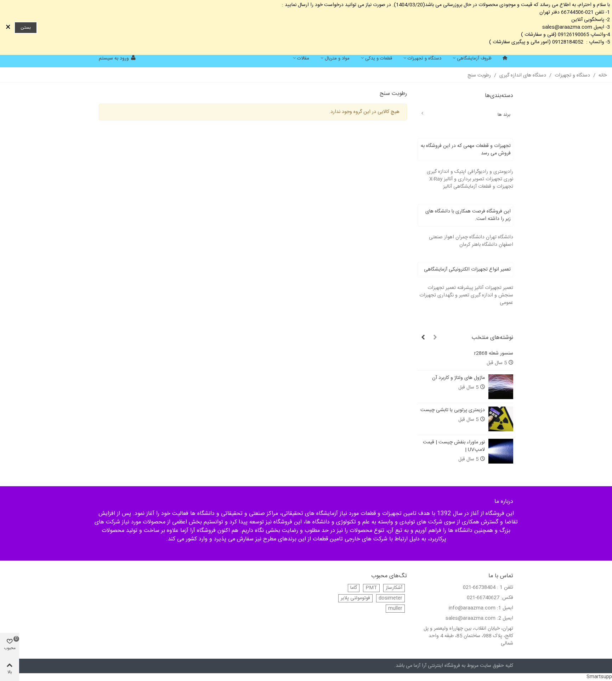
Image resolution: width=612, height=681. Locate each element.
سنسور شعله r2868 (493, 353)
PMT (371, 588)
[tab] (465, 149)
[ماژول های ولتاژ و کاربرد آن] (500, 386)
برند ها (504, 115)
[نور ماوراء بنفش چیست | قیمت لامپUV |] (500, 451)
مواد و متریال (337, 58)
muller (395, 609)
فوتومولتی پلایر (355, 598)
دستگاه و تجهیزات (424, 58)
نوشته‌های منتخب (492, 337)
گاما (353, 588)
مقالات (303, 58)
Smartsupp (599, 677)
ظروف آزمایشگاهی (474, 58)
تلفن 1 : (505, 587)
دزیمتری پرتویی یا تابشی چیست (452, 410)
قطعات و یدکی (378, 58)
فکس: (507, 598)
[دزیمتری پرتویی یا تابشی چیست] (500, 419)
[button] (435, 338)
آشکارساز (394, 588)
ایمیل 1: (505, 608)
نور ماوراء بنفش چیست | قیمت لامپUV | (454, 446)
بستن (26, 27)
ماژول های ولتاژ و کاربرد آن (458, 378)
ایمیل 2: (505, 618)
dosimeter (390, 598)
